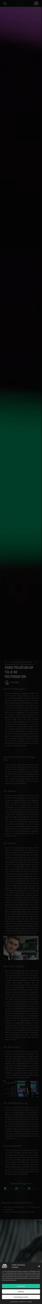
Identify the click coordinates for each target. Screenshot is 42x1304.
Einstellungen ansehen (21, 1297)
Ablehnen (21, 1291)
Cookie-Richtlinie (14, 1301)
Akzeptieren (21, 1286)
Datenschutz (22, 1301)
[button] (39, 1266)
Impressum (29, 1301)
